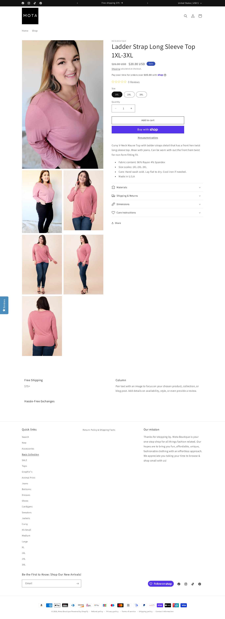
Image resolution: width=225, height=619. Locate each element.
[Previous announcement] (77, 3)
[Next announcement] (147, 3)
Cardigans (27, 506)
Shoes (25, 500)
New (24, 442)
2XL (129, 94)
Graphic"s (27, 471)
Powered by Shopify (79, 611)
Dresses (26, 494)
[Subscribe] (77, 583)
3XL (141, 94)
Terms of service (129, 611)
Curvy (25, 524)
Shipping (116, 68)
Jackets (26, 518)
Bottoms (26, 489)
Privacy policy (112, 611)
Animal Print (28, 477)
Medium (26, 535)
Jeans (25, 483)
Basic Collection (30, 454)
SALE (24, 460)
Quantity (116, 101)
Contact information (164, 611)
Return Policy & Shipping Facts (99, 429)
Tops (24, 465)
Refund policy (97, 611)
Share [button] (118, 223)
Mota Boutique (64, 611)
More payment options (148, 137)
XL (23, 547)
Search (25, 436)
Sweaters (27, 512)
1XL (117, 94)
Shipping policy (146, 611)
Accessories (28, 448)
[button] (185, 16)
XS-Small (26, 529)
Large (25, 541)
